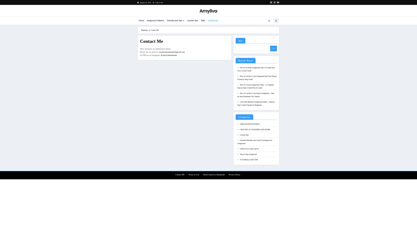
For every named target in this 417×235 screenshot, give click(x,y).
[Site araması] (269, 21)
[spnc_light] (276, 20)
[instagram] (274, 2)
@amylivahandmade (169, 55)
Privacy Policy (234, 175)
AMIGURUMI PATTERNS (250, 124)
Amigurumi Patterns (155, 20)
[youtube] (278, 2)
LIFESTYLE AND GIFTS (249, 149)
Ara (240, 40)
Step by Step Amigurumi (248, 154)
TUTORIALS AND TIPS (249, 160)
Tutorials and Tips (174, 20)
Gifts (203, 20)
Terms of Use (193, 175)
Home (141, 20)
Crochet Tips (192, 20)
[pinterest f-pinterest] (271, 2)
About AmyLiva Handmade (214, 175)
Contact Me (213, 20)
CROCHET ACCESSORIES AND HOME (255, 129)
